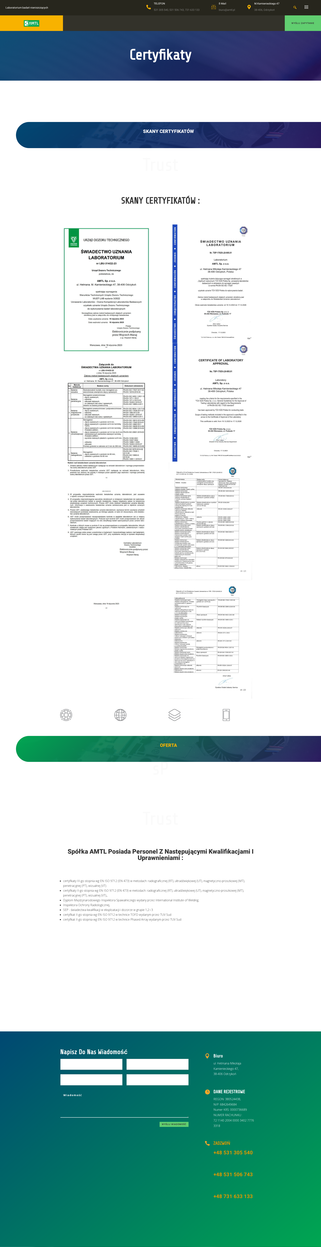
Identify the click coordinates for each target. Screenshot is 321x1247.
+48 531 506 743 (233, 1174)
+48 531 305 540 (233, 1152)
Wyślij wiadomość (174, 1124)
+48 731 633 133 (233, 1196)
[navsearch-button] (295, 7)
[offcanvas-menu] (306, 7)
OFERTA (168, 745)
